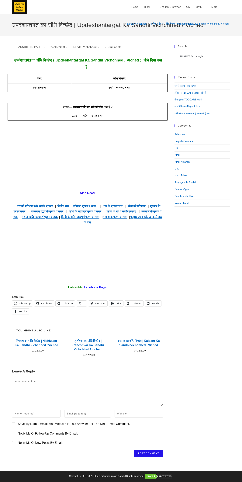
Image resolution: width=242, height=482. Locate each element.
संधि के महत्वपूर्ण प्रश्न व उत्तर (85, 211)
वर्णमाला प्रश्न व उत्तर (85, 206)
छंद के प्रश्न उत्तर (113, 206)
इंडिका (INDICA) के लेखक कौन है (190, 92)
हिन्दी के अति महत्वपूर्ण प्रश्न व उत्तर (80, 216)
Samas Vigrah (182, 189)
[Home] (122, 23)
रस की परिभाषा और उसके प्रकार (35, 206)
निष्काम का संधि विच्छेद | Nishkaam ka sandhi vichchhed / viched (36, 343)
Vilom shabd (181, 203)
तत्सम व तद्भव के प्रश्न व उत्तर (47, 211)
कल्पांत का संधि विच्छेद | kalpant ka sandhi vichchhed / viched (138, 343)
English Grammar (184, 141)
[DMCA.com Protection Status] (159, 476)
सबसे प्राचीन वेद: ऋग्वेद (185, 85)
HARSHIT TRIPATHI (29, 46)
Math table (181, 175)
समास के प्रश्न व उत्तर (115, 216)
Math (177, 168)
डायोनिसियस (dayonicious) (188, 106)
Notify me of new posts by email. (40, 442)
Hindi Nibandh (182, 161)
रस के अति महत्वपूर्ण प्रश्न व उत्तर (40, 216)
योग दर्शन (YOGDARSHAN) (188, 99)
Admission (180, 134)
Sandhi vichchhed (85, 46)
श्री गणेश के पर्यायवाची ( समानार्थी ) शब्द (192, 113)
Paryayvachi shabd (185, 182)
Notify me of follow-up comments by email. (48, 433)
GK (176, 148)
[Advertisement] (87, 158)
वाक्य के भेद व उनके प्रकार (122, 211)
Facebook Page (95, 287)
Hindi (177, 154)
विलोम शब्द (63, 206)
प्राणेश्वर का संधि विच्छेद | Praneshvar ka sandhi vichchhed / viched (87, 345)
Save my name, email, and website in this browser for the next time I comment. (74, 423)
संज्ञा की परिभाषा (137, 206)
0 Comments (113, 46)
